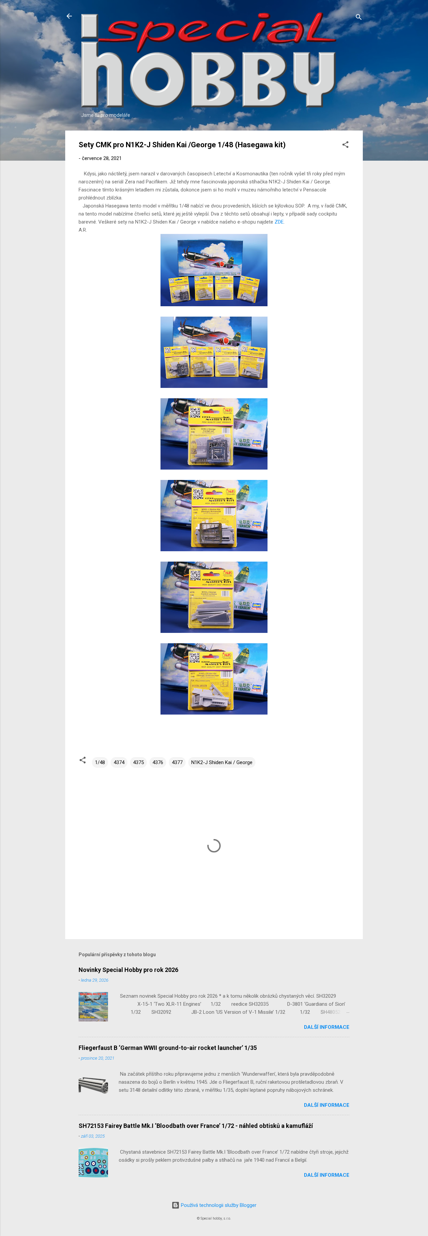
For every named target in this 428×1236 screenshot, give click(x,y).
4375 (138, 762)
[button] (345, 146)
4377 (177, 762)
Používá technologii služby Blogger (218, 1205)
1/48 (100, 762)
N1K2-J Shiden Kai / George (221, 762)
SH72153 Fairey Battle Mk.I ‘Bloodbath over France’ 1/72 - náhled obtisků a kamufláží (196, 1125)
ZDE (279, 222)
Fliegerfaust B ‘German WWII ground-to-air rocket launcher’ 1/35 (168, 1047)
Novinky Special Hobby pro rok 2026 (128, 969)
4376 (157, 762)
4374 (119, 762)
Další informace (326, 1027)
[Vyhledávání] (359, 18)
